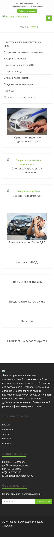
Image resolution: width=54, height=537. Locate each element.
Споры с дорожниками (16, 77)
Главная (23, 27)
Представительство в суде (18, 84)
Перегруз (9, 90)
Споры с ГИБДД (13, 71)
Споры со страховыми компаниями (23, 52)
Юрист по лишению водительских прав (22, 44)
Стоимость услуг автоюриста (20, 97)
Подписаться (43, 501)
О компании (8, 429)
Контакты (6, 443)
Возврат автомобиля (15, 58)
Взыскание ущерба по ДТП (19, 65)
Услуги (5, 434)
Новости (6, 438)
